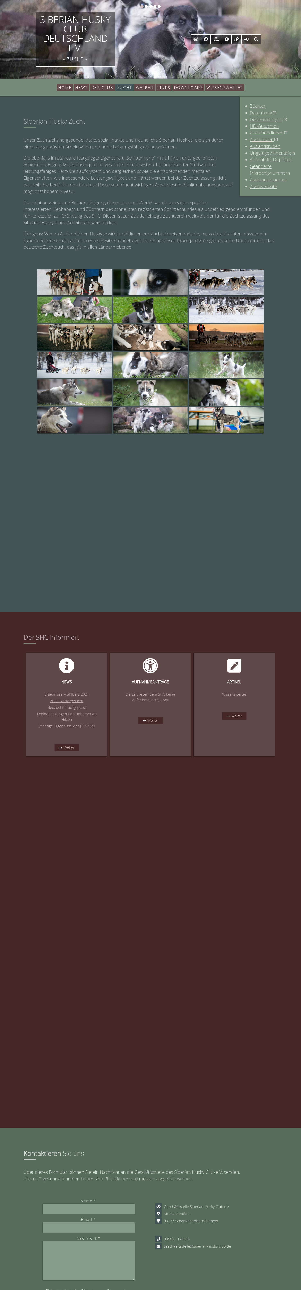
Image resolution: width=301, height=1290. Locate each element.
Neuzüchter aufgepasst (66, 707)
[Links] (236, 39)
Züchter (258, 106)
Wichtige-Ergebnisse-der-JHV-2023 (66, 726)
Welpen (145, 87)
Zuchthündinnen (266, 133)
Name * (88, 1200)
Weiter (69, 747)
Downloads (188, 87)
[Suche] (256, 39)
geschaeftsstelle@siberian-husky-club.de (197, 1246)
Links (163, 87)
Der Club (102, 87)
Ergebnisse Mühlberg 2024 (66, 694)
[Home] (195, 39)
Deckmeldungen (266, 119)
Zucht (124, 87)
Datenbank (261, 113)
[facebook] (206, 39)
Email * (88, 1219)
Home (64, 87)
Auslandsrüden (265, 146)
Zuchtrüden (262, 139)
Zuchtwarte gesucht (66, 700)
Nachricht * (89, 1238)
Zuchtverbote (263, 186)
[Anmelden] (246, 39)
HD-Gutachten (264, 126)
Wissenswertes (224, 87)
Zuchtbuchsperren (268, 179)
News (81, 87)
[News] (226, 39)
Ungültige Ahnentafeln (272, 153)
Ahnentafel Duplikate (271, 159)
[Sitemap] (216, 39)
